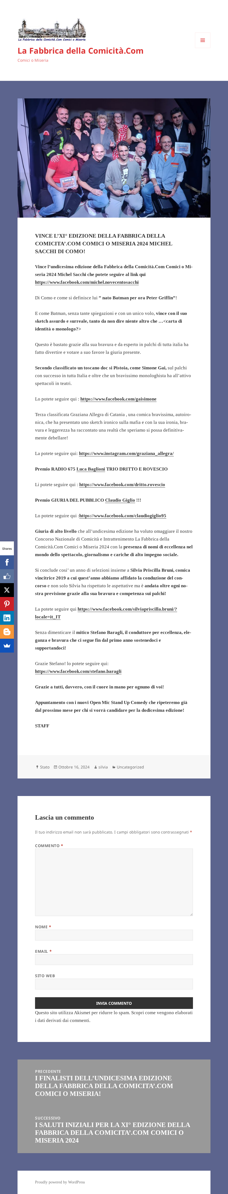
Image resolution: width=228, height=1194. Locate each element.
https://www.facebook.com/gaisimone (118, 399)
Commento (49, 845)
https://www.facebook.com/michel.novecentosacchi (87, 282)
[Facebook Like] (7, 576)
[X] (7, 590)
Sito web (45, 975)
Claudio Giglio (120, 500)
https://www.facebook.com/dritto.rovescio (122, 484)
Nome (43, 926)
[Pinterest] (7, 604)
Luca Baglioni (90, 469)
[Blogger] (7, 632)
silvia (103, 767)
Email (43, 951)
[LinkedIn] (7, 618)
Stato (44, 767)
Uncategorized (130, 767)
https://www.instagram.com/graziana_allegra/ (126, 453)
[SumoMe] (7, 646)
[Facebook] (7, 562)
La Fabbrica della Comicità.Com (80, 50)
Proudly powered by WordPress (60, 1182)
